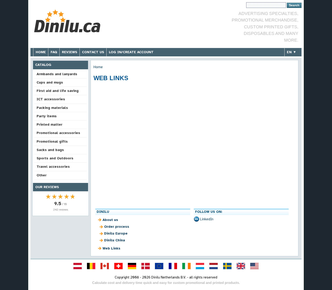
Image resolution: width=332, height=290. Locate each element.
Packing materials (52, 108)
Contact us (93, 52)
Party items (47, 116)
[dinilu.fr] (172, 266)
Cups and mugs (50, 82)
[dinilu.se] (227, 266)
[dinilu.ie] (186, 266)
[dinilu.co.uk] (240, 266)
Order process (116, 227)
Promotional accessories (58, 133)
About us (110, 220)
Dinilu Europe (116, 233)
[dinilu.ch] (118, 266)
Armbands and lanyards (57, 74)
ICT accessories (51, 99)
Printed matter (49, 124)
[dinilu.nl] (213, 266)
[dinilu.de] (132, 266)
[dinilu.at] (77, 266)
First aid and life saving (58, 91)
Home (41, 52)
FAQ (54, 52)
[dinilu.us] (254, 266)
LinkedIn (206, 219)
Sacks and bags (50, 150)
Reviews (69, 52)
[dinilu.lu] (200, 266)
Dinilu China (114, 240)
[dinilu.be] (91, 266)
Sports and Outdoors (55, 158)
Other (42, 175)
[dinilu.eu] (159, 266)
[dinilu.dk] (145, 266)
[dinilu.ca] (104, 266)
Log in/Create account (131, 52)
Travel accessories (53, 167)
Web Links (111, 248)
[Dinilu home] (67, 22)
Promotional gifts (52, 141)
